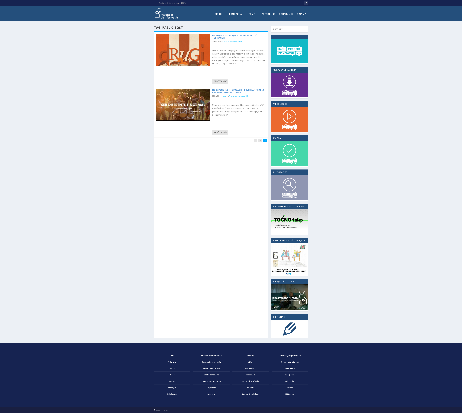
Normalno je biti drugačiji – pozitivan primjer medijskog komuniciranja (238, 91)
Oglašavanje (172, 394)
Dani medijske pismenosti (290, 355)
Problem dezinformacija (211, 355)
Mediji (219, 14)
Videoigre (172, 388)
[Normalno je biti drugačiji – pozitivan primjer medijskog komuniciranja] (183, 105)
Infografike (290, 375)
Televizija (172, 362)
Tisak (172, 375)
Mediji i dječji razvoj (211, 368)
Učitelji (239, 41)
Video (248, 96)
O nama (301, 14)
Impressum (166, 410)
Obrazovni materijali (290, 362)
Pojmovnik (286, 14)
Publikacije (289, 381)
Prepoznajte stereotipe (237, 96)
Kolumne (250, 388)
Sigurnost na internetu (211, 362)
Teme (251, 14)
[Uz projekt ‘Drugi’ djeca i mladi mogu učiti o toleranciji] (183, 50)
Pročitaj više (220, 81)
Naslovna (225, 41)
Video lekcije (290, 368)
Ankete (290, 388)
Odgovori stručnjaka (250, 381)
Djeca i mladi (250, 368)
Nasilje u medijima (211, 375)
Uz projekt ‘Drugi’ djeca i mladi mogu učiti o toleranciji (237, 36)
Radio (172, 368)
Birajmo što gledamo (251, 394)
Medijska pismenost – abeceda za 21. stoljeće (179, 3)
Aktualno (211, 394)
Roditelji (250, 355)
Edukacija (235, 14)
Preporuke (268, 14)
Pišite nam (289, 394)
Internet (172, 381)
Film (172, 355)
